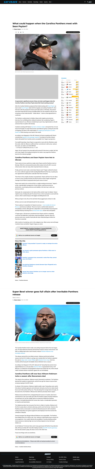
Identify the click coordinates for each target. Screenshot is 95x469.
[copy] (23, 32)
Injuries (46, 2)
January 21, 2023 (34, 147)
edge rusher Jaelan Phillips (28, 360)
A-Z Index (49, 462)
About (16, 457)
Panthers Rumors (23, 280)
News (20, 2)
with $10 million (37, 366)
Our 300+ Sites (62, 457)
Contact (49, 457)
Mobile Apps (76, 457)
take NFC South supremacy (50, 427)
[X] (87, 1)
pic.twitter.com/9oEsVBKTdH (28, 145)
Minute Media (8, 465)
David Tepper (25, 108)
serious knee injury (38, 210)
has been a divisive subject (38, 127)
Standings (35, 2)
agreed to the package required (31, 137)
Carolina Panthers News (25, 446)
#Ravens (28, 144)
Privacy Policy (50, 459)
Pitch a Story (32, 459)
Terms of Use (62, 459)
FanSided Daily (19, 459)
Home (16, 280)
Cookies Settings (63, 462)
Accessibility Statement (35, 462)
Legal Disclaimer (19, 462)
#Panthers (51, 142)
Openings (31, 457)
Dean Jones (17, 29)
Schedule (30, 2)
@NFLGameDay (22, 142)
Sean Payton (51, 106)
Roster (41, 2)
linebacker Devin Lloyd (43, 360)
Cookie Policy (76, 459)
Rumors (24, 2)
